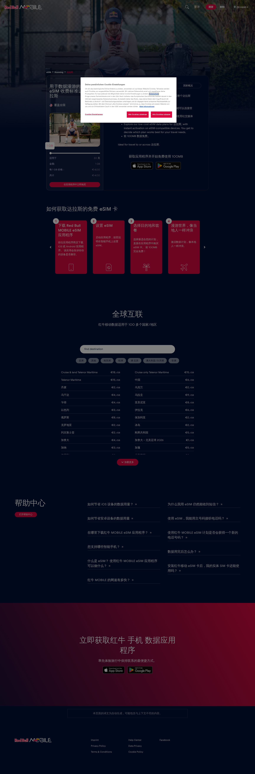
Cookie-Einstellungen (94, 114)
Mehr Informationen (146, 106)
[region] (128, 100)
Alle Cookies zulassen (161, 114)
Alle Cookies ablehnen (137, 114)
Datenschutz (153, 94)
